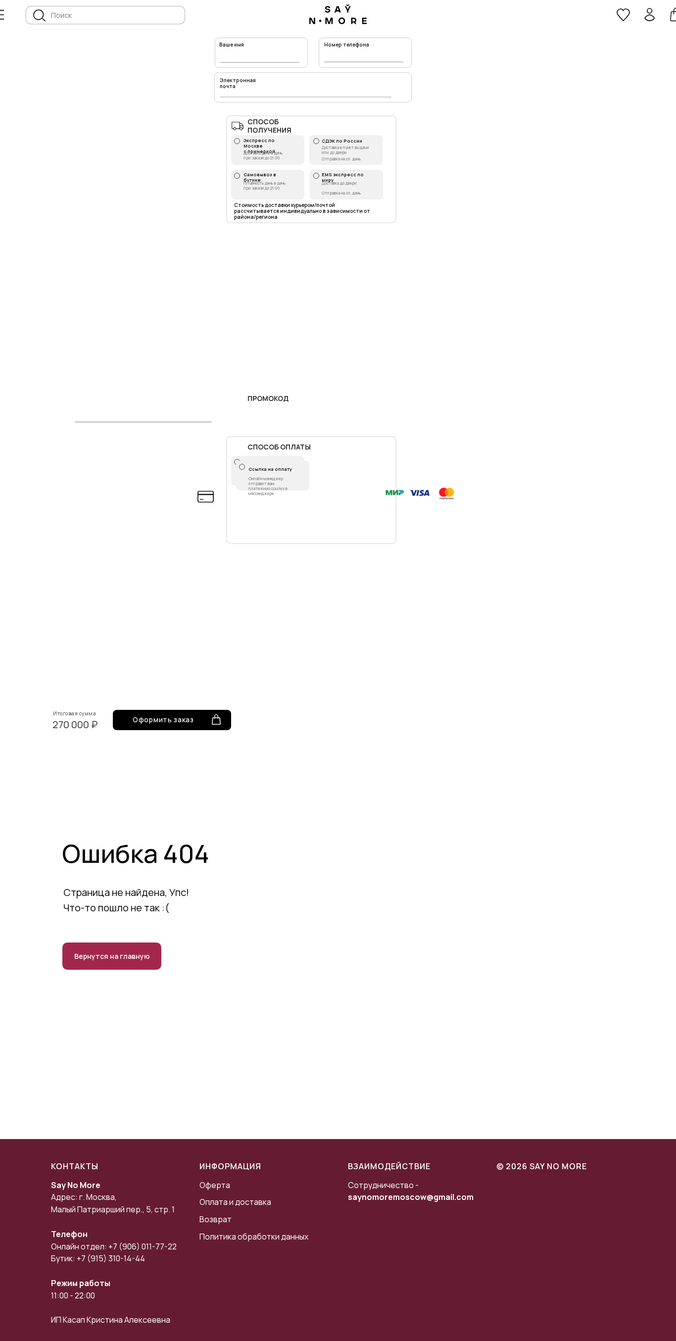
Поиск (61, 15)
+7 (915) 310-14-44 (111, 1258)
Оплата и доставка (235, 1201)
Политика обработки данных (253, 1236)
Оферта (214, 1185)
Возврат (215, 1219)
